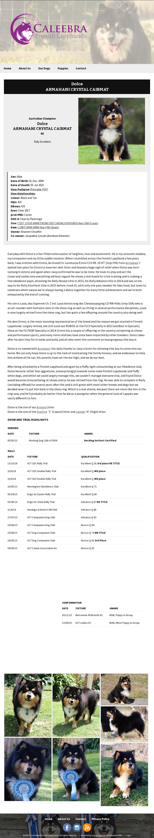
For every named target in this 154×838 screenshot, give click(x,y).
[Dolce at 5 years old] (124, 689)
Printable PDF (39, 189)
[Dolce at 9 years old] (124, 774)
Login (128, 835)
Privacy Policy (100, 819)
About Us (25, 68)
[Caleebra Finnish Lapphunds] (46, 29)
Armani (42, 407)
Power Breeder (99, 835)
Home (7, 68)
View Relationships (23, 193)
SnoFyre (42, 412)
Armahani (132, 263)
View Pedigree (20, 189)
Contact (81, 68)
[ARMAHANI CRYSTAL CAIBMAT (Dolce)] (111, 131)
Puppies (63, 68)
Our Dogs (44, 68)
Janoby (80, 412)
